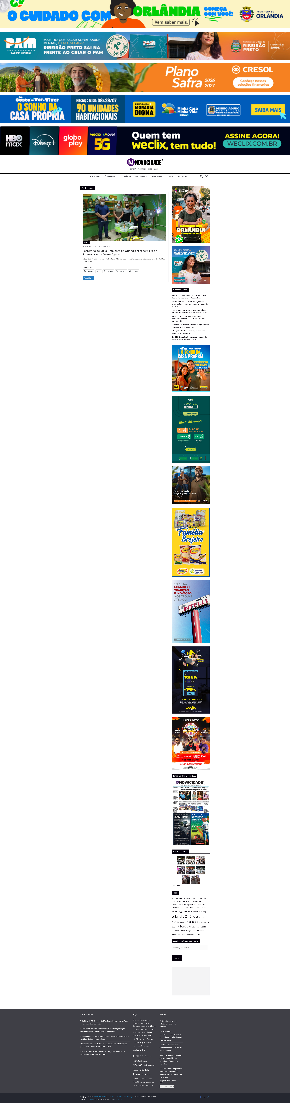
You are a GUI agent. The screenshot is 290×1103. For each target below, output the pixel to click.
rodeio (198, 927)
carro (204, 898)
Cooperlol (182, 901)
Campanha (193, 898)
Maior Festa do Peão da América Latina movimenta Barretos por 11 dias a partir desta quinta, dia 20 (189, 318)
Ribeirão (174, 927)
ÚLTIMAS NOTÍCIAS (112, 176)
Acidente (175, 898)
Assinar (177, 958)
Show (198, 931)
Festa (203, 905)
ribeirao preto (203, 922)
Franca (175, 908)
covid (188, 901)
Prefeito (201, 917)
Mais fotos (176, 886)
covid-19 (193, 901)
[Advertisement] (191, 981)
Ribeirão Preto (141, 176)
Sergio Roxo (190, 931)
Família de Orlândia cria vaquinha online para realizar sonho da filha (171, 1048)
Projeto (183, 922)
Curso (203, 901)
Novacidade (195, 912)
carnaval (199, 898)
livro (193, 908)
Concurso (175, 901)
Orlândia (127, 176)
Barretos (182, 898)
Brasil (188, 898)
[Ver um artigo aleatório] (207, 176)
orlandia (178, 916)
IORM (189, 908)
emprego (186, 904)
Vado (195, 934)
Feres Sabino (195, 904)
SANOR (183, 931)
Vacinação (189, 934)
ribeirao (191, 922)
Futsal (179, 908)
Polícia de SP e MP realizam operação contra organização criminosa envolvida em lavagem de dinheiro (190, 304)
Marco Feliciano (201, 908)
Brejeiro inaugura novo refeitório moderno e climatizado (168, 1024)
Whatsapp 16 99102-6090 (179, 176)
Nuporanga (203, 912)
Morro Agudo (179, 911)
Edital (179, 905)
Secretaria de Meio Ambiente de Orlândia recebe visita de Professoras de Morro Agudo (120, 252)
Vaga (199, 934)
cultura (198, 901)
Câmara (174, 905)
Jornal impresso (158, 176)
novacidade (106, 246)
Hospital (184, 908)
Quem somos (95, 176)
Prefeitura (176, 922)
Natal (188, 912)
